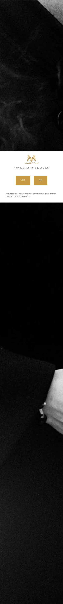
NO (40, 180)
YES (23, 180)
